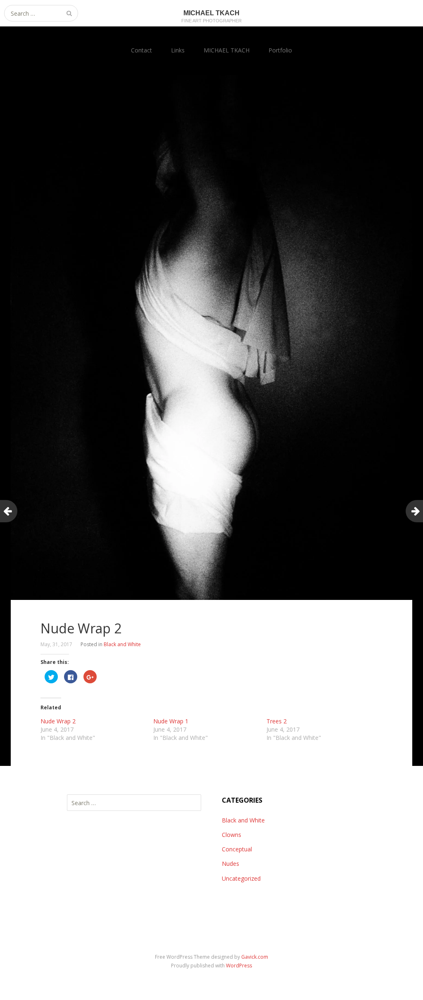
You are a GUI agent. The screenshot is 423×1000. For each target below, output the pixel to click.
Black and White (122, 644)
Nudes (230, 863)
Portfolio (280, 50)
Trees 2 (276, 721)
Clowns (231, 835)
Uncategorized (241, 878)
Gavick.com (254, 956)
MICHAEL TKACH (227, 50)
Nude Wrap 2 (58, 721)
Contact (141, 50)
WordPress (239, 965)
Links (178, 50)
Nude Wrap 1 (170, 721)
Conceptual (237, 849)
